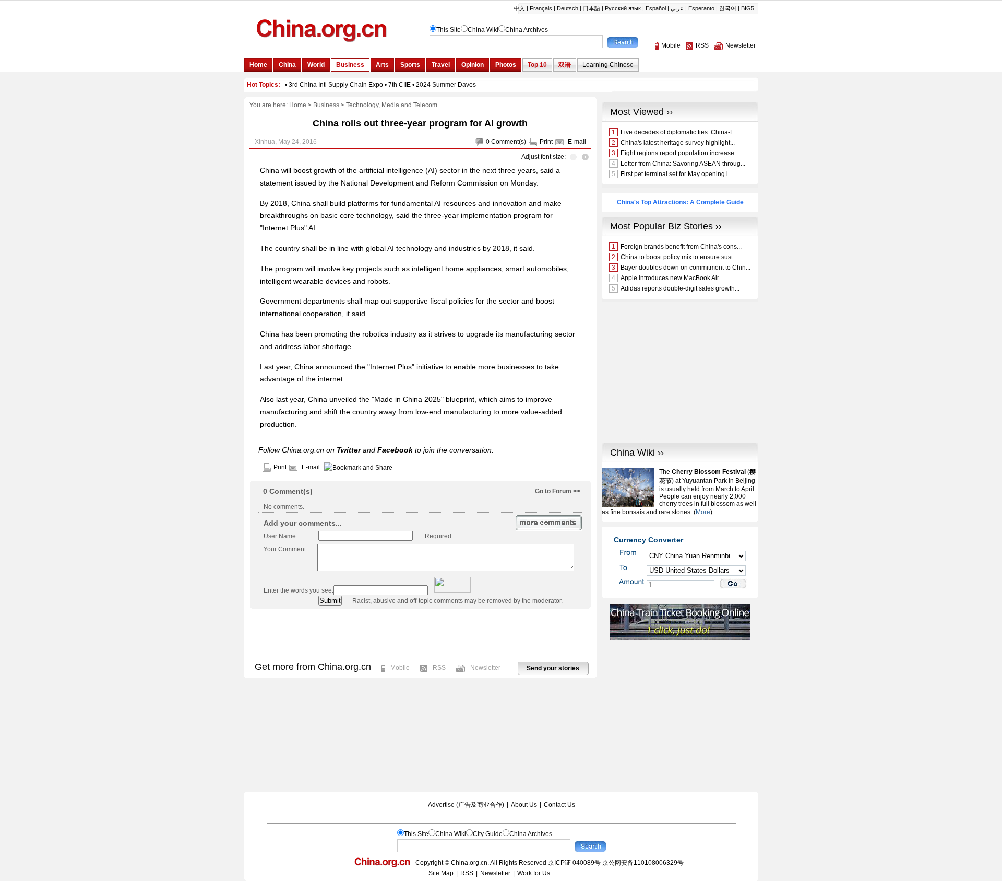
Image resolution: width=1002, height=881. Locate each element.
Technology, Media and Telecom (391, 105)
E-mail (577, 141)
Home (297, 105)
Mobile (400, 667)
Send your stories (553, 668)
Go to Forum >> (557, 491)
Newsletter (485, 667)
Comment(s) (508, 141)
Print (546, 141)
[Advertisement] (420, 629)
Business (326, 105)
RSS (439, 667)
